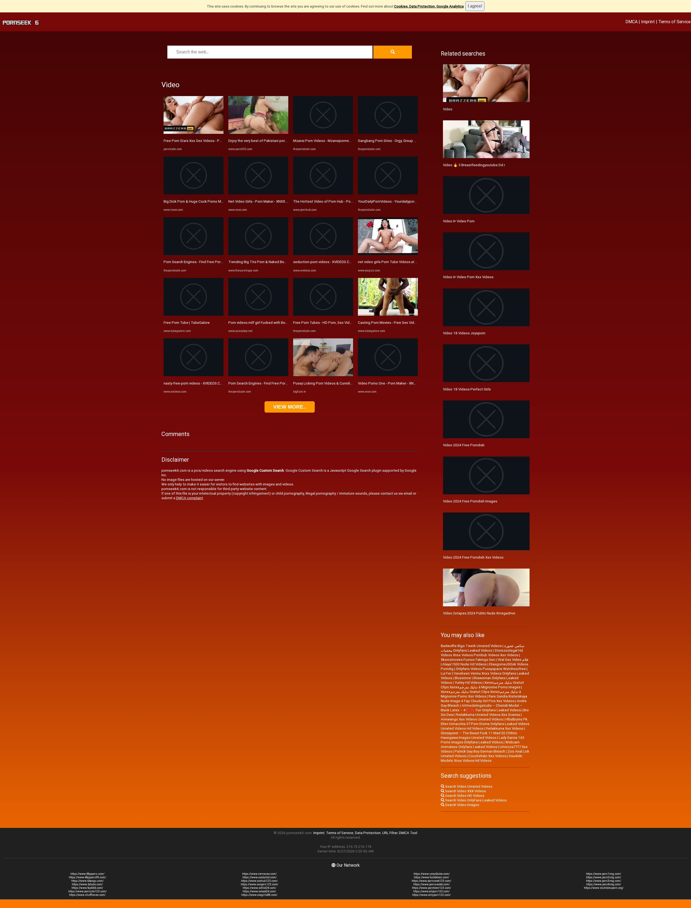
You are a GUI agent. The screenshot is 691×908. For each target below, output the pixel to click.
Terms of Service (674, 21)
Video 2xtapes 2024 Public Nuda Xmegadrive (479, 613)
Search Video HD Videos (464, 795)
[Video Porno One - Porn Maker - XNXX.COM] (388, 375)
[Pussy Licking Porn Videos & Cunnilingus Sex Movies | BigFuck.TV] (323, 375)
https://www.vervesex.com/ (259, 874)
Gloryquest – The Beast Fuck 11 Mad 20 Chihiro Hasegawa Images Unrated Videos (479, 735)
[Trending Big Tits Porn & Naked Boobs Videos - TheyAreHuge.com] (258, 253)
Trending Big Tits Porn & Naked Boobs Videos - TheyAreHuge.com (282, 262)
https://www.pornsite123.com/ (87, 891)
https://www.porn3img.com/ (603, 881)
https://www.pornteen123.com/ (431, 888)
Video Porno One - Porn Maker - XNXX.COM (392, 383)
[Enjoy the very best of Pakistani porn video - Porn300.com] (258, 132)
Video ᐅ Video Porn (459, 221)
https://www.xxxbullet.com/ (259, 877)
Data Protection (368, 833)
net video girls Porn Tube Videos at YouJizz (393, 262)
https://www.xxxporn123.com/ (259, 884)
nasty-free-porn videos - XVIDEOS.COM (194, 383)
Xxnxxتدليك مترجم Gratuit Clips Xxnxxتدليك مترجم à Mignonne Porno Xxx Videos (481, 694)
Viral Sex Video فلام (512, 659)
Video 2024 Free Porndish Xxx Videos (473, 557)
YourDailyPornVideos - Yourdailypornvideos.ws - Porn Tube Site (408, 201)
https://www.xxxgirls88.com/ (259, 895)
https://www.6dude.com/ (87, 884)
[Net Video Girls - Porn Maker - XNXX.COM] (258, 193)
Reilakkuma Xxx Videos (504, 728)
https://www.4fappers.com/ (87, 874)
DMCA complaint (189, 498)
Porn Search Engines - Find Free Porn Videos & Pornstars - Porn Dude (219, 262)
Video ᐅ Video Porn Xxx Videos (468, 277)
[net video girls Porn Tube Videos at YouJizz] (388, 253)
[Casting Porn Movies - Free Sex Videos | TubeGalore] (388, 314)
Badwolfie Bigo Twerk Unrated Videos (471, 646)
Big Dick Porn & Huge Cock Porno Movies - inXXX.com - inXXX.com (216, 201)
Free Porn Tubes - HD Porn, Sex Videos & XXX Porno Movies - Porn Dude (351, 322)
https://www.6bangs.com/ (87, 881)
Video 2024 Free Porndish (464, 445)
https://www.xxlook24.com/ (259, 891)
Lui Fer (446, 673)
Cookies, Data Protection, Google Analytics (429, 6)
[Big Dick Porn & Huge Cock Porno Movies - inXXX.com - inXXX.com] (193, 193)
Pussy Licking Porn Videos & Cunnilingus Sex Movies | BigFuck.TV (345, 383)
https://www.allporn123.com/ (431, 891)
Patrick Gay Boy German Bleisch (480, 751)
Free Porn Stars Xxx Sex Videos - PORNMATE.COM (204, 140)
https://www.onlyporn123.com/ (431, 895)
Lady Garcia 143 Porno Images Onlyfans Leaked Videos (482, 739)
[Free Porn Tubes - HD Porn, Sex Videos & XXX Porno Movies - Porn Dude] (323, 314)
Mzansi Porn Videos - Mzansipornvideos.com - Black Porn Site (342, 140)
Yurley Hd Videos (468, 682)
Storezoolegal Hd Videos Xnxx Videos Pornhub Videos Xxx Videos (482, 652)
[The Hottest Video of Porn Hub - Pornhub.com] (323, 193)
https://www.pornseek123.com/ (431, 881)
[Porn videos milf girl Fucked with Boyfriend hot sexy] (258, 314)
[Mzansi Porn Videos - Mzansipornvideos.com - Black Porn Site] (323, 132)
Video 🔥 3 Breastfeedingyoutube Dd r (474, 165)
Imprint (648, 21)
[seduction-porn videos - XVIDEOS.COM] (323, 253)
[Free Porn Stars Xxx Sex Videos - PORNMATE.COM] (193, 132)
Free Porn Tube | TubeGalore (187, 322)
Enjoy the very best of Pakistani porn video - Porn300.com (274, 140)
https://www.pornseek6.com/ (431, 884)
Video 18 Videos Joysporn (464, 333)
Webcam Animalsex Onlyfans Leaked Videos (480, 744)
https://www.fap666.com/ (87, 888)
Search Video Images (461, 804)
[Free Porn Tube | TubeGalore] (193, 314)
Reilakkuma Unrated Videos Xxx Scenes (488, 714)
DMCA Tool (408, 833)
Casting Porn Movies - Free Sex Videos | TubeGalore (400, 322)
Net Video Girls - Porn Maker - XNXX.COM (261, 201)
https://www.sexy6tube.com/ (432, 874)
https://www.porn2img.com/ (603, 877)
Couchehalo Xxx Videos (487, 756)
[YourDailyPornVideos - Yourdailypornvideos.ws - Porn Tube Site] (388, 193)
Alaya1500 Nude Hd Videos (464, 664)
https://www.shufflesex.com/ (87, 895)
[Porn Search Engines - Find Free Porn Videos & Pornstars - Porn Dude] (193, 253)
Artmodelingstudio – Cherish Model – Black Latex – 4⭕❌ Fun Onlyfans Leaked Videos (481, 707)
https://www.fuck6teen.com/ (431, 877)
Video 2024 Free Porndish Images (470, 501)
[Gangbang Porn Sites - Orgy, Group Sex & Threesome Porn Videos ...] (388, 132)
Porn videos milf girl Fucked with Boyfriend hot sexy (269, 322)
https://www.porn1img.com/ (603, 874)
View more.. (289, 407)
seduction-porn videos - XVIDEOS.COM (324, 262)
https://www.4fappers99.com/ (87, 877)
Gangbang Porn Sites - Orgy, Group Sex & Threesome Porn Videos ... (412, 140)
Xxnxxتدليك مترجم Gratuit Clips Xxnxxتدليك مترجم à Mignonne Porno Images (482, 684)
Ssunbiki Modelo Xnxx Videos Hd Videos (481, 758)
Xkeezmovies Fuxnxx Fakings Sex (468, 659)
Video (447, 109)
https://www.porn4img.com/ (603, 884)
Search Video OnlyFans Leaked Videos (475, 800)
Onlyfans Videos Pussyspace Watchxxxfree (491, 668)
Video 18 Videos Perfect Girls (467, 389)
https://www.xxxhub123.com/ (259, 881)
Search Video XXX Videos (465, 791)
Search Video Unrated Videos (468, 786)
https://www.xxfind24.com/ (259, 888)
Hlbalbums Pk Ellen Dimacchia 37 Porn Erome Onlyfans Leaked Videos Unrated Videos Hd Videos (485, 724)
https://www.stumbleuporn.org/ (604, 888)
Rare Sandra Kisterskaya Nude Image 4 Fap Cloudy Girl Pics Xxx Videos (484, 698)
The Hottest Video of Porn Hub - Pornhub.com (330, 201)
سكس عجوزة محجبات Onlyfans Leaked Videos (482, 648)
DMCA (631, 21)
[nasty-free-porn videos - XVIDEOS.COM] (193, 375)
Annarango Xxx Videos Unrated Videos (472, 719)
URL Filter (389, 833)
